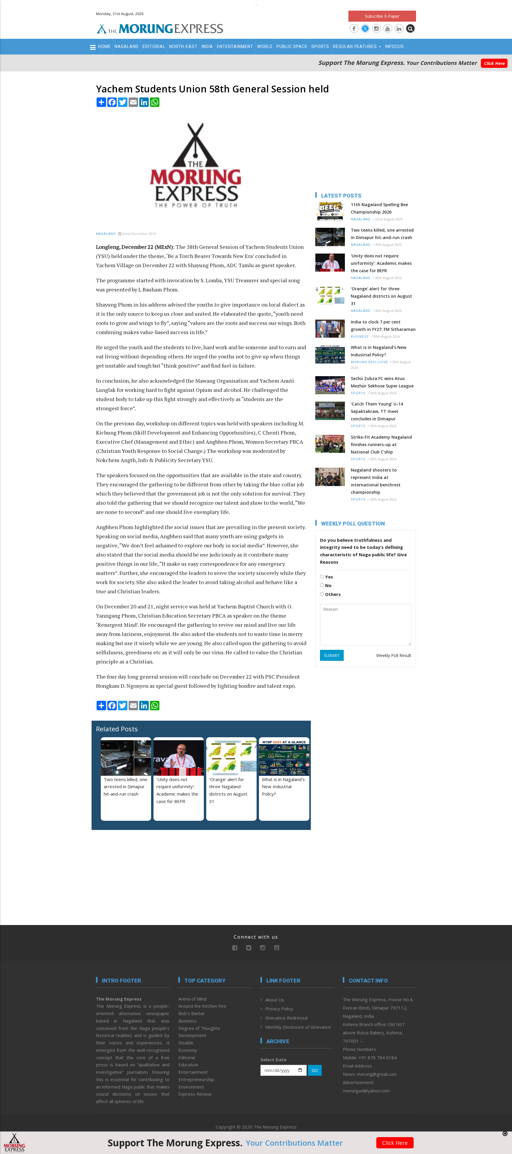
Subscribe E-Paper (382, 16)
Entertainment (235, 46)
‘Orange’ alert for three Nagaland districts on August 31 (381, 296)
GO (315, 1070)
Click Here (494, 63)
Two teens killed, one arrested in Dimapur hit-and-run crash (125, 786)
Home (104, 46)
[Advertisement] (70, 618)
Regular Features (355, 46)
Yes (328, 577)
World (265, 46)
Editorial (154, 46)
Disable (185, 1043)
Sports (320, 46)
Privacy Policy (279, 1009)
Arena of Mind (192, 999)
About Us (274, 1000)
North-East (183, 46)
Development (192, 1035)
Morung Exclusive (369, 362)
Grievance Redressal (286, 1018)
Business (360, 337)
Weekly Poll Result (393, 655)
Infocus (394, 46)
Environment (191, 1087)
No (328, 585)
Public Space (292, 46)
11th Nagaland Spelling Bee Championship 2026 (379, 208)
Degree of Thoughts (199, 1028)
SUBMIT (332, 655)
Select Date (273, 1059)
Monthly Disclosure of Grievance (298, 1027)
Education (188, 1065)
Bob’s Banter (191, 1013)
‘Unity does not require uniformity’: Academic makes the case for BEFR (381, 263)
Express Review (195, 1094)
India (207, 46)
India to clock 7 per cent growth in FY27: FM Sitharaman (383, 325)
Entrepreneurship (196, 1079)
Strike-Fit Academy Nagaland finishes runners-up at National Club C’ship (381, 444)
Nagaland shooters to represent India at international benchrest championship (376, 481)
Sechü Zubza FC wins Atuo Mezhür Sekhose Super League (382, 382)
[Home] (160, 28)
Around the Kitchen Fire (202, 1006)
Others (332, 594)
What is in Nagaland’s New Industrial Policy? (283, 786)
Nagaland (127, 46)
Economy (187, 1050)
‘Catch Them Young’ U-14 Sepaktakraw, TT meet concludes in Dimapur (377, 411)
